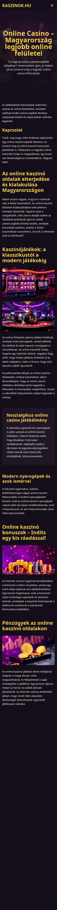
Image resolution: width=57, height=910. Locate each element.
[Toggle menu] (52, 5)
